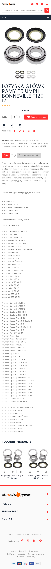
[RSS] (29, 131)
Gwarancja (34, 551)
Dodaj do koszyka (38, 117)
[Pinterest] (34, 131)
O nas (13, 551)
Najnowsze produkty (26, 557)
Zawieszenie (22, 143)
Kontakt (22, 551)
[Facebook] (14, 131)
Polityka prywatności (16, 554)
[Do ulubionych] (12, 471)
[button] (47, 27)
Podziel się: (6, 131)
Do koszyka (5, 472)
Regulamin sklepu (36, 554)
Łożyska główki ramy (39, 143)
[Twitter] (19, 131)
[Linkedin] (24, 131)
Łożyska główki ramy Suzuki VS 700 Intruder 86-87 (12, 475)
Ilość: (4, 117)
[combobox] (11, 10)
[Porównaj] (20, 471)
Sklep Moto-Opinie (22, 140)
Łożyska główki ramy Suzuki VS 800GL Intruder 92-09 (38, 475)
